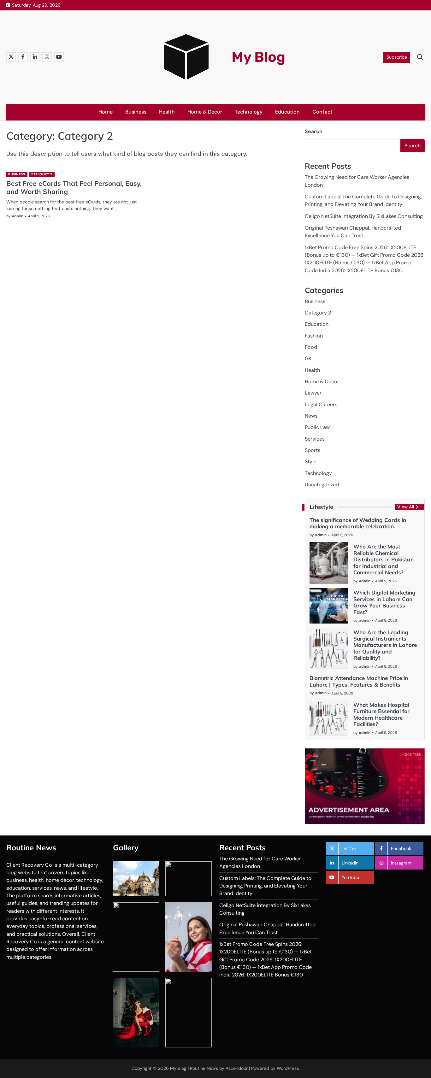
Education (287, 111)
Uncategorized (322, 484)
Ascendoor (237, 1068)
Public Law (317, 427)
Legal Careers (321, 404)
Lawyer (313, 393)
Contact (322, 111)
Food (311, 347)
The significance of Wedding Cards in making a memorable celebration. (358, 523)
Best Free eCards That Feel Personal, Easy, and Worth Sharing (74, 187)
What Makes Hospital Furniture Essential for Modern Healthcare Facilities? (381, 714)
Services (315, 439)
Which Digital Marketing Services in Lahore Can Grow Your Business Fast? (384, 602)
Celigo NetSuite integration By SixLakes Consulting (364, 216)
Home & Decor (204, 111)
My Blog (258, 57)
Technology (249, 111)
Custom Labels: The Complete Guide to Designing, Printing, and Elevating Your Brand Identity (265, 886)
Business (135, 111)
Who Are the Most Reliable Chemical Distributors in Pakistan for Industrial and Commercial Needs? (383, 559)
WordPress (288, 1068)
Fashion (314, 335)
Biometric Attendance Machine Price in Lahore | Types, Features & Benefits (359, 681)
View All (405, 507)
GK (308, 358)
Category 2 (41, 174)
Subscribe (397, 57)
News (311, 416)
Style (310, 461)
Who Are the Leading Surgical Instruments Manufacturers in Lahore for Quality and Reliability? (385, 645)
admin (17, 216)
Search (313, 131)
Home (105, 111)
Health (167, 111)
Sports (312, 450)
